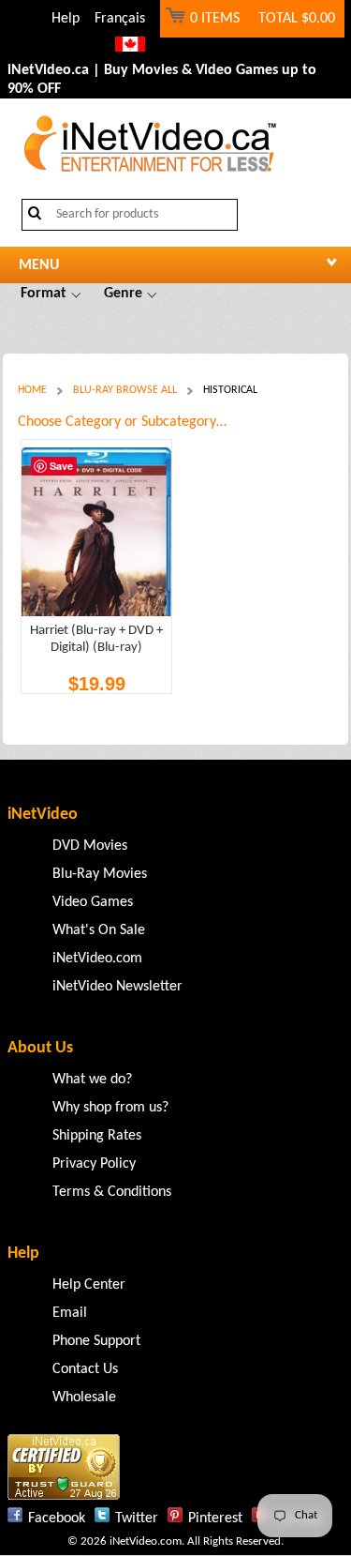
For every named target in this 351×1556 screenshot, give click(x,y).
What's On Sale (98, 930)
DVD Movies (89, 846)
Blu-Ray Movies (99, 874)
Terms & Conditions (111, 1192)
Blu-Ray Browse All (125, 390)
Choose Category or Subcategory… (122, 422)
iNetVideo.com (97, 958)
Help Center (88, 1284)
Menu (39, 265)
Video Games (92, 902)
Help (65, 18)
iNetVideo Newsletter (117, 986)
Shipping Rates (96, 1135)
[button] (51, 293)
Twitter (136, 1518)
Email (69, 1313)
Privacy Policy (94, 1163)
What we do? (92, 1079)
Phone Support (96, 1341)
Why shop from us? (110, 1107)
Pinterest (215, 1518)
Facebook (56, 1518)
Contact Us (85, 1369)
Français (120, 18)
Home (32, 390)
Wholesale (84, 1397)
